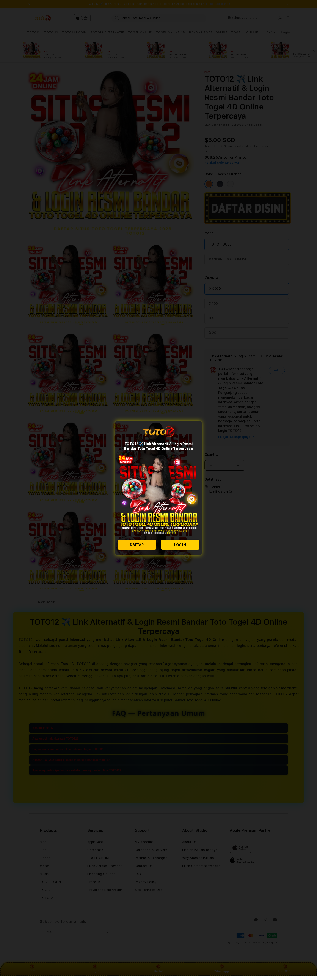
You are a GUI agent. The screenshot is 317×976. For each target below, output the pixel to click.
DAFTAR (137, 544)
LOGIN (180, 544)
